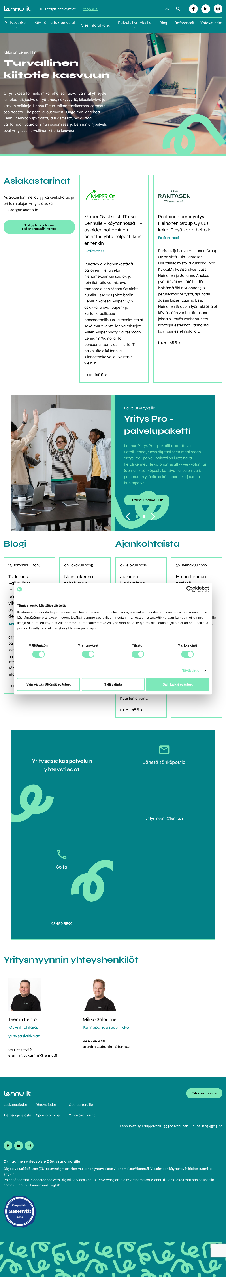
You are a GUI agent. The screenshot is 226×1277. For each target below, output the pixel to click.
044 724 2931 (94, 1040)
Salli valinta (113, 684)
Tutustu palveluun (147, 500)
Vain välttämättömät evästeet (48, 684)
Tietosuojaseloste (17, 1115)
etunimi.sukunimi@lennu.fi (32, 1055)
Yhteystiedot (211, 22)
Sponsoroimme (48, 1115)
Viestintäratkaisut (96, 25)
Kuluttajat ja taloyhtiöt (58, 9)
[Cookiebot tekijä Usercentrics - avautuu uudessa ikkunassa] (189, 589)
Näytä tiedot (191, 670)
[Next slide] (153, 516)
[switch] (88, 654)
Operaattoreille (81, 1104)
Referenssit (184, 22)
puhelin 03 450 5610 (207, 1126)
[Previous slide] (128, 516)
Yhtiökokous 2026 (82, 1115)
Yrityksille (90, 9)
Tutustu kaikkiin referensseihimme (39, 227)
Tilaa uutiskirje (204, 1093)
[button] (137, 516)
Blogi (164, 22)
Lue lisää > (95, 374)
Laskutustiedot (15, 1104)
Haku (167, 8)
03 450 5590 (62, 923)
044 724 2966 (20, 1049)
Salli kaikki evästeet (178, 684)
